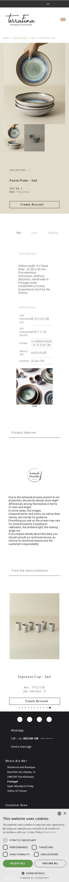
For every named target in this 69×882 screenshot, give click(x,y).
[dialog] (34, 845)
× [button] (64, 813)
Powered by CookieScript (34, 877)
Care (34, 233)
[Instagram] (29, 719)
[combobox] (59, 813)
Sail (29, 170)
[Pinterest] (39, 719)
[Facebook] (19, 719)
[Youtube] (49, 719)
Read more (50, 832)
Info (18, 233)
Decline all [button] (50, 863)
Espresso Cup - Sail (34, 676)
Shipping (53, 233)
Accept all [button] (18, 863)
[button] (14, 4)
